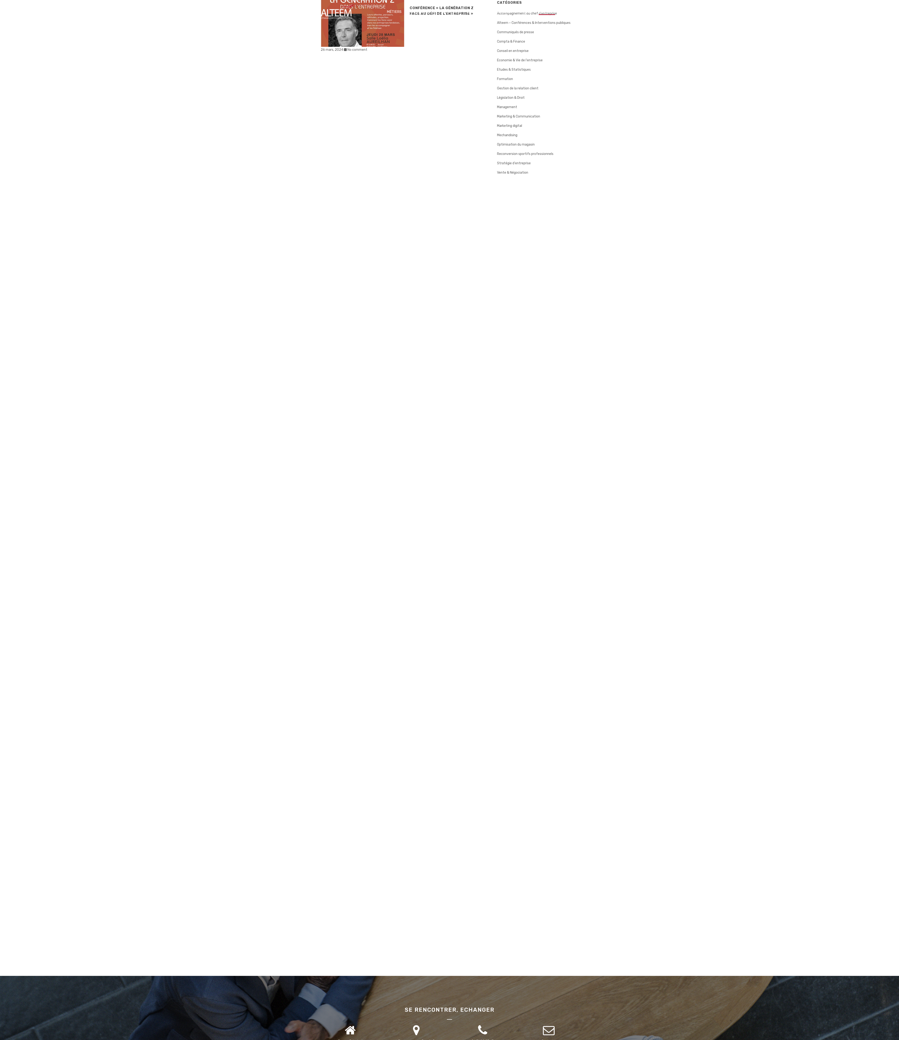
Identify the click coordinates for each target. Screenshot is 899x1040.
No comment (357, 50)
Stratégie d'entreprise (514, 163)
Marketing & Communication (518, 116)
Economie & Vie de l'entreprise (520, 60)
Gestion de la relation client (517, 88)
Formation (505, 79)
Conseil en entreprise (513, 51)
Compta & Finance (511, 42)
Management (507, 107)
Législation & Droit (511, 98)
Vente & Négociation (512, 173)
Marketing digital (509, 126)
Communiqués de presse (515, 32)
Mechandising (507, 135)
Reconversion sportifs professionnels (525, 154)
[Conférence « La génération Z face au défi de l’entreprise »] (362, 23)
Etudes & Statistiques (514, 70)
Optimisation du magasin (516, 144)
